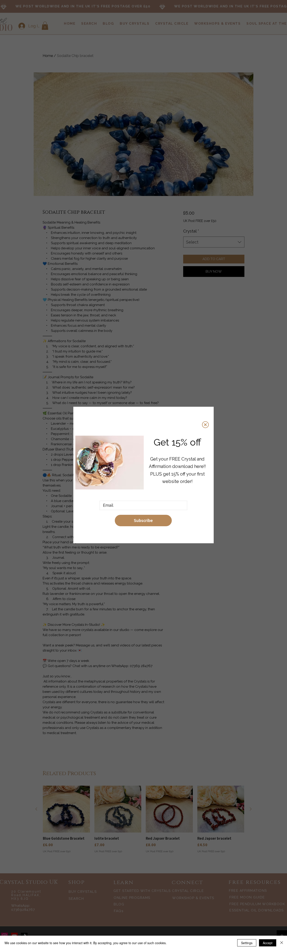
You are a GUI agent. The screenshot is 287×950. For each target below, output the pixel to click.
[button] (205, 424)
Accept (267, 943)
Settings (246, 943)
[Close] (281, 942)
